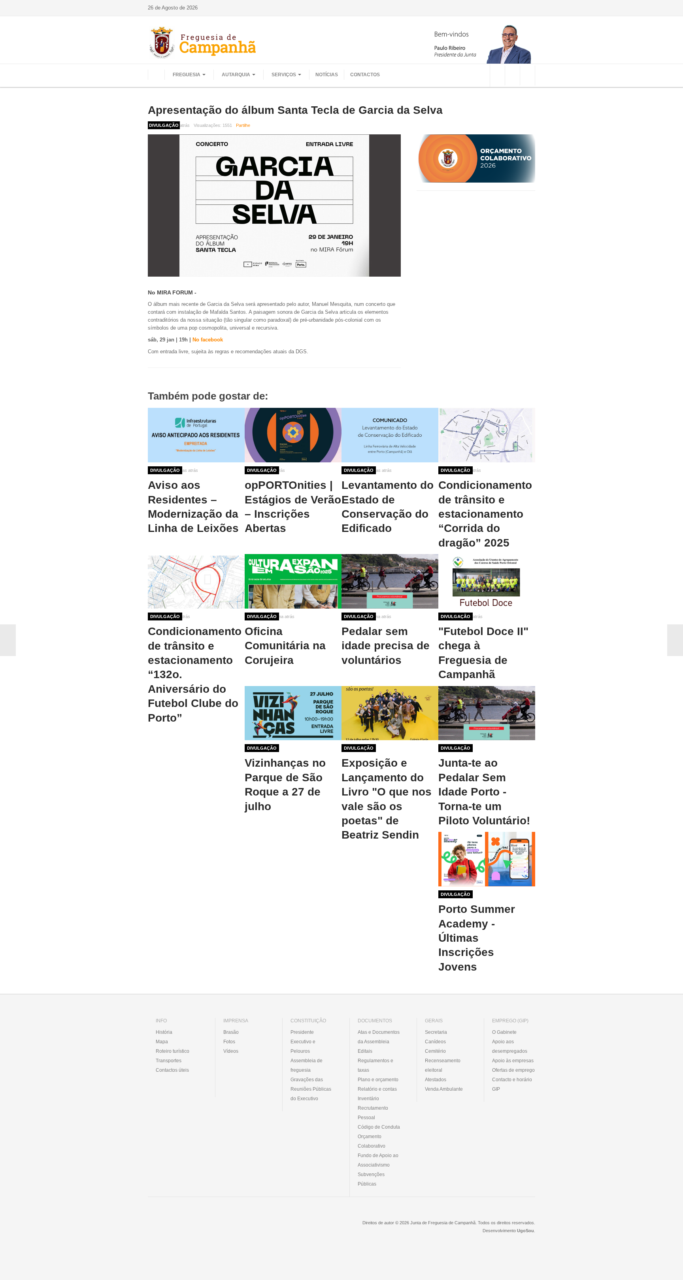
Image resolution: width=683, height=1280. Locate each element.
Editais (365, 1051)
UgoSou (525, 1230)
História (164, 1032)
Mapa (162, 1041)
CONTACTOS (365, 74)
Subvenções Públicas (371, 1179)
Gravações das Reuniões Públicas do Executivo (311, 1089)
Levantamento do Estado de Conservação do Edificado (388, 506)
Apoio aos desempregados (509, 1046)
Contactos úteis (172, 1070)
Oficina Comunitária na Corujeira (285, 645)
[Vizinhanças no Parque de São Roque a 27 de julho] (293, 713)
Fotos (229, 1041)
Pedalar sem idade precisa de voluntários (386, 645)
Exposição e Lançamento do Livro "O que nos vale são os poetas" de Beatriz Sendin (387, 799)
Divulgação (165, 470)
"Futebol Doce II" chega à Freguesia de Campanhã (483, 653)
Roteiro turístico (172, 1051)
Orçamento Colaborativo (371, 1141)
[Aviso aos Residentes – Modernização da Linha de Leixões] (196, 435)
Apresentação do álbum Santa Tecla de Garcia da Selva (295, 110)
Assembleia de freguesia (307, 1065)
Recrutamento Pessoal (373, 1112)
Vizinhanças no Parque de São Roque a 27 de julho (285, 784)
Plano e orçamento (378, 1079)
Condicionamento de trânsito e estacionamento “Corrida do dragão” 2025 (485, 514)
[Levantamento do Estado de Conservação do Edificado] (390, 435)
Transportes (168, 1060)
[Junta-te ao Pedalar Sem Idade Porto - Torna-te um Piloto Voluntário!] (486, 713)
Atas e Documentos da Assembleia (379, 1036)
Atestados (435, 1079)
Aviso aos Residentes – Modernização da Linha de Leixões (193, 506)
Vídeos (230, 1051)
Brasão (231, 1032)
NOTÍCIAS (326, 74)
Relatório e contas (377, 1089)
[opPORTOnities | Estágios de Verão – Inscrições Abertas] (293, 435)
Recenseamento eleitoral (442, 1065)
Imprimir (532, 125)
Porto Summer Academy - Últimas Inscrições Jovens (476, 938)
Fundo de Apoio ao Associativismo (378, 1160)
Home (156, 75)
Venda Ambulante (444, 1089)
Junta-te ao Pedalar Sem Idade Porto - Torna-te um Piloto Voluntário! (484, 792)
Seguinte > (675, 640)
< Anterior (8, 640)
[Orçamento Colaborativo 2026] (476, 158)
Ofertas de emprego (513, 1070)
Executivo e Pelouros (303, 1046)
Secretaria (436, 1032)
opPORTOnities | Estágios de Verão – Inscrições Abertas (293, 506)
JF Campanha (191, 1228)
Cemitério (435, 1051)
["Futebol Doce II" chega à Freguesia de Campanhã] (486, 581)
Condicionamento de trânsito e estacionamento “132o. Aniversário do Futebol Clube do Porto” (195, 674)
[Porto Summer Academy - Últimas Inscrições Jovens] (486, 859)
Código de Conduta (379, 1127)
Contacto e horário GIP (512, 1084)
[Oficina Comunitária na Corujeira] (293, 581)
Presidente (302, 1032)
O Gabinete (504, 1032)
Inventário (368, 1098)
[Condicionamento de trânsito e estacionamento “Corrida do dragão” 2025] (486, 435)
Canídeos (435, 1041)
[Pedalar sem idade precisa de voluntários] (390, 581)
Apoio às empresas (513, 1060)
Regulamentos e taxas (375, 1065)
